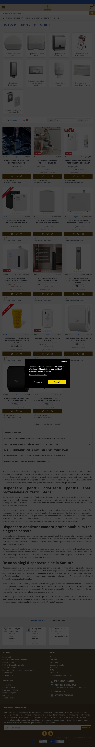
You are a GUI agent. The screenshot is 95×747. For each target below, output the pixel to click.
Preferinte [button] (38, 382)
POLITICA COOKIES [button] (38, 375)
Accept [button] (57, 382)
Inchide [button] (64, 361)
